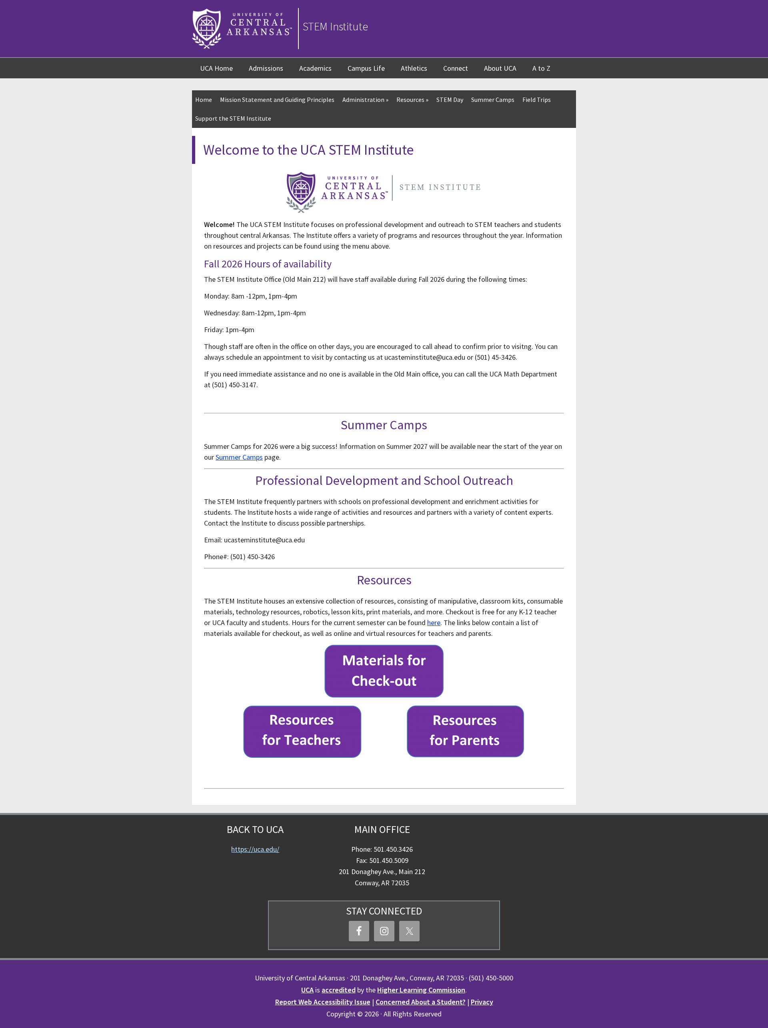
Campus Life (366, 68)
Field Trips (536, 100)
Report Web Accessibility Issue (322, 1001)
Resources (412, 100)
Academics (315, 68)
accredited (339, 989)
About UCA (500, 68)
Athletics (414, 68)
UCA (307, 989)
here (433, 622)
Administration (365, 100)
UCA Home (216, 68)
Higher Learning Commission (421, 989)
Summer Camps (492, 100)
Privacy (482, 1001)
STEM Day (449, 100)
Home (203, 100)
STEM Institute (335, 26)
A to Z (541, 68)
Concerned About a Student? (421, 1001)
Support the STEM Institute (233, 118)
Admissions (266, 68)
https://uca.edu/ (255, 849)
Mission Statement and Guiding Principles (277, 100)
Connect (455, 68)
